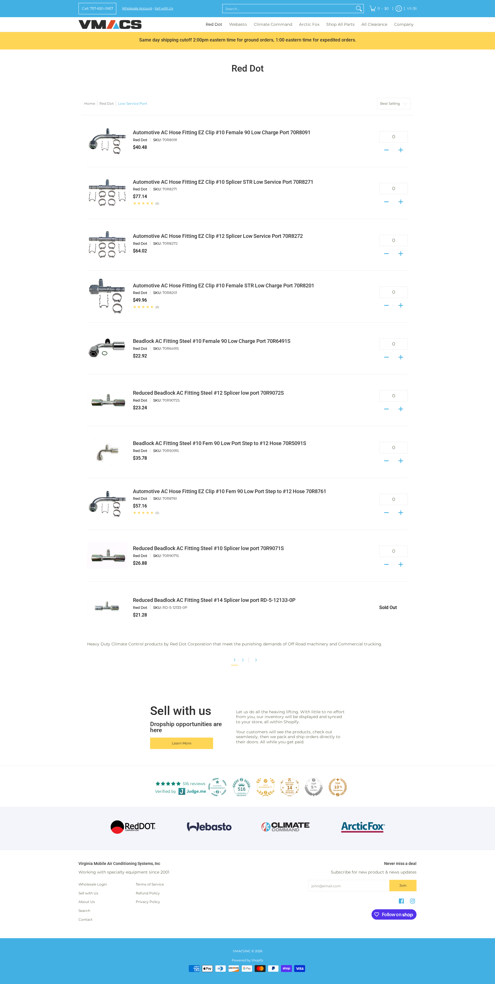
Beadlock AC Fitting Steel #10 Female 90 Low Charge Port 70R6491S (211, 341)
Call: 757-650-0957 (97, 8)
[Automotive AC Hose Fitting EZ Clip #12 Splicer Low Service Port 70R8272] (107, 245)
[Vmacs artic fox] (362, 827)
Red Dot (106, 103)
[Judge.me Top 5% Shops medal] (314, 787)
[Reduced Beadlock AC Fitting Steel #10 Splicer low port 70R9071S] (107, 556)
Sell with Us (164, 8)
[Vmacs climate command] (285, 827)
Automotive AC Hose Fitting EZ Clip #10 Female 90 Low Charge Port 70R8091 (222, 132)
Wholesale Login (92, 884)
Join (402, 885)
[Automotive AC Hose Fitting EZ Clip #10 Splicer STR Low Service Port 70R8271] (107, 193)
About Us (86, 902)
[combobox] (288, 8)
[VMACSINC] (110, 24)
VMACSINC (242, 951)
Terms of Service (150, 884)
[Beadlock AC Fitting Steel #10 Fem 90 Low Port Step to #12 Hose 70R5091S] (107, 452)
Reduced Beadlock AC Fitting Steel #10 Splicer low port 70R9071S (208, 548)
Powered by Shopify (247, 960)
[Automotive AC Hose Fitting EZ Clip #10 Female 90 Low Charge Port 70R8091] (107, 141)
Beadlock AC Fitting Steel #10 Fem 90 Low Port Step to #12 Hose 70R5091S (219, 443)
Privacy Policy (148, 902)
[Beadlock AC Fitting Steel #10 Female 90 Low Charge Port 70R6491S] (107, 348)
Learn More (181, 743)
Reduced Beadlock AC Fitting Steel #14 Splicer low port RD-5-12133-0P (214, 600)
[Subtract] (386, 148)
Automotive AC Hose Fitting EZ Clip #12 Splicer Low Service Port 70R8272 (218, 236)
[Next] (257, 660)
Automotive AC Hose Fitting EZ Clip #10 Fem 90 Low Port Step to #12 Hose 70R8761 (229, 491)
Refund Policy (148, 893)
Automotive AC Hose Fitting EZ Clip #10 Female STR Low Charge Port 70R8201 (223, 286)
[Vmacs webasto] (209, 827)
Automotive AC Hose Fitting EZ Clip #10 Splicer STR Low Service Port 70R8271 (223, 182)
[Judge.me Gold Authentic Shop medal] (265, 787)
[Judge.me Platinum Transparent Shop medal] (217, 787)
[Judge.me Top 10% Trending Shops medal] (338, 787)
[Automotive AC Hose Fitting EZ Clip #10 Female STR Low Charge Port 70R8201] (107, 296)
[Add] (401, 148)
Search (84, 910)
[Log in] (398, 8)
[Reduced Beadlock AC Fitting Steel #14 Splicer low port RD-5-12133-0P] (107, 607)
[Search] (359, 8)
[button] (401, 901)
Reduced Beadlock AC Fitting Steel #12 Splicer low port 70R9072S (208, 393)
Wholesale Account (137, 8)
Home (89, 103)
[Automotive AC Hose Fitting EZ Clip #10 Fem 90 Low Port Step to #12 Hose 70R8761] (107, 504)
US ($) (412, 8)
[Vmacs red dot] (133, 827)
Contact (85, 919)
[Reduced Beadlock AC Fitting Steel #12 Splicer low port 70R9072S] (107, 400)
